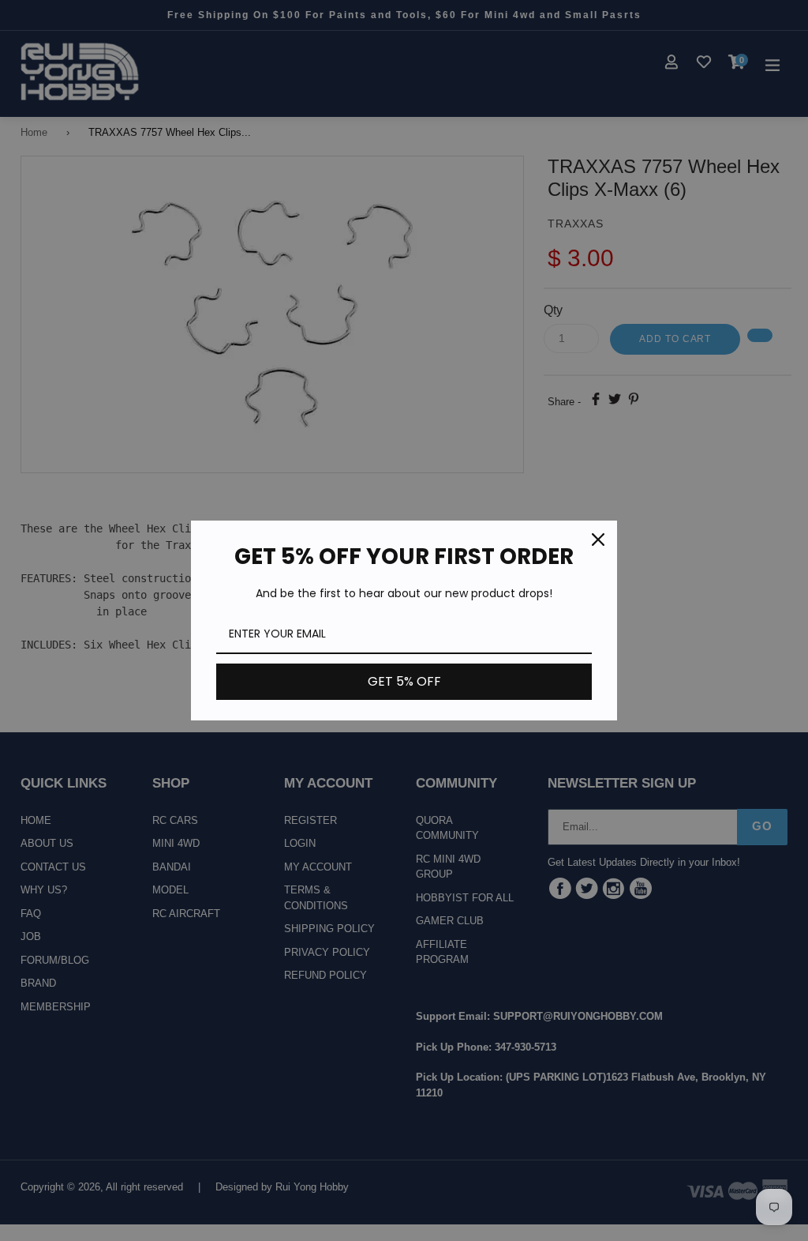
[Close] (598, 539)
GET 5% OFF (404, 681)
